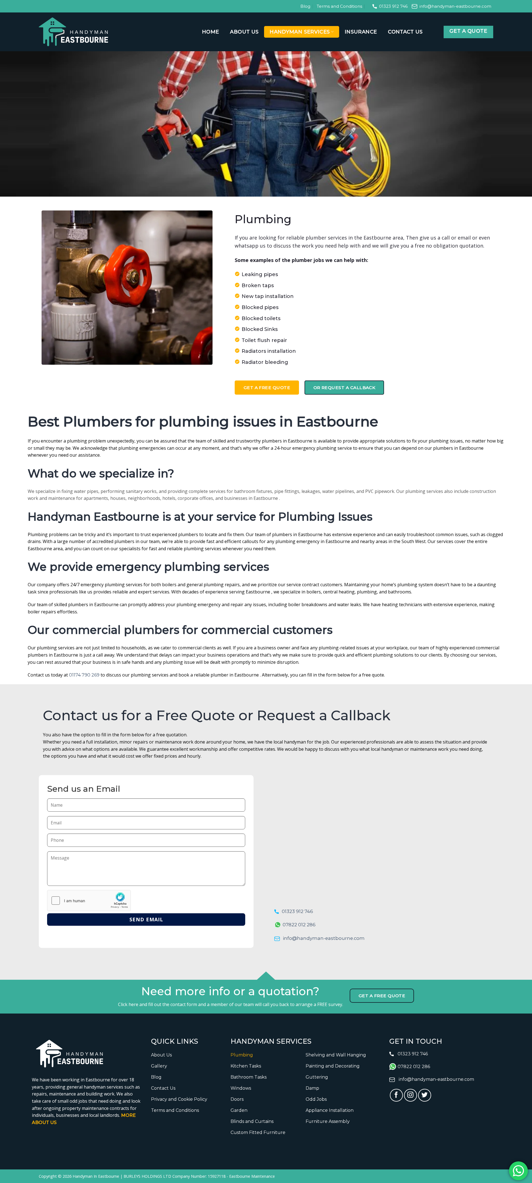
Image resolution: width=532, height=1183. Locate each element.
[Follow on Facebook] (396, 1095)
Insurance (361, 32)
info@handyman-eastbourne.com (455, 6)
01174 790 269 (84, 675)
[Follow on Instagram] (410, 1095)
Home (210, 32)
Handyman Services (300, 32)
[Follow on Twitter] (424, 1095)
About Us (244, 32)
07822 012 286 (299, 924)
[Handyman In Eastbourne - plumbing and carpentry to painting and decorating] (73, 32)
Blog (305, 6)
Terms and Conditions (339, 6)
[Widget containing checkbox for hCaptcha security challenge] (89, 900)
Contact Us (405, 32)
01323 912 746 (393, 6)
